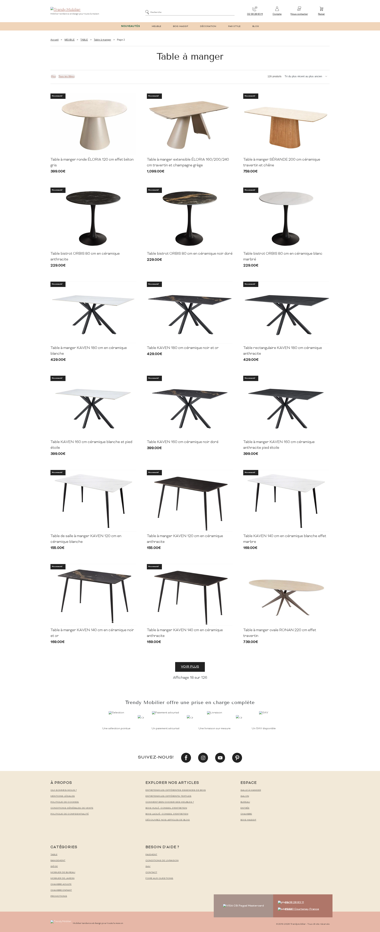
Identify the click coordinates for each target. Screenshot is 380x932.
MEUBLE (156, 26)
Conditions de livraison (162, 860)
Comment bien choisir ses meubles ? (169, 802)
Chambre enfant (61, 890)
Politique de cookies (64, 802)
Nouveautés (130, 26)
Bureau (245, 802)
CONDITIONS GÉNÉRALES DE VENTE (71, 808)
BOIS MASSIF (180, 26)
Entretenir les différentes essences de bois (175, 790)
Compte (277, 14)
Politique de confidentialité (69, 814)
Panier (321, 14)
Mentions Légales (62, 796)
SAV (148, 866)
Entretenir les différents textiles (168, 796)
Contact (151, 872)
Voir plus (190, 667)
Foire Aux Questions (159, 878)
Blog (255, 26)
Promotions (58, 896)
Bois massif (248, 820)
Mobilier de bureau (62, 872)
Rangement (58, 860)
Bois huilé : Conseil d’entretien (166, 808)
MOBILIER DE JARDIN (62, 878)
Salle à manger (250, 790)
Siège (54, 866)
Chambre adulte (61, 884)
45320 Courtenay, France (302, 909)
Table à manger (102, 39)
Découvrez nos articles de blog (167, 820)
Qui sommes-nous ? (63, 790)
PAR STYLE (234, 26)
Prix (53, 76)
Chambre (246, 814)
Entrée (244, 808)
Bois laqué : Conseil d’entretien (166, 814)
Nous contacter (299, 14)
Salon (244, 796)
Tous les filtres (66, 76)
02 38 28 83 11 (255, 14)
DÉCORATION (208, 26)
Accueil (54, 39)
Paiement (151, 854)
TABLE (84, 39)
